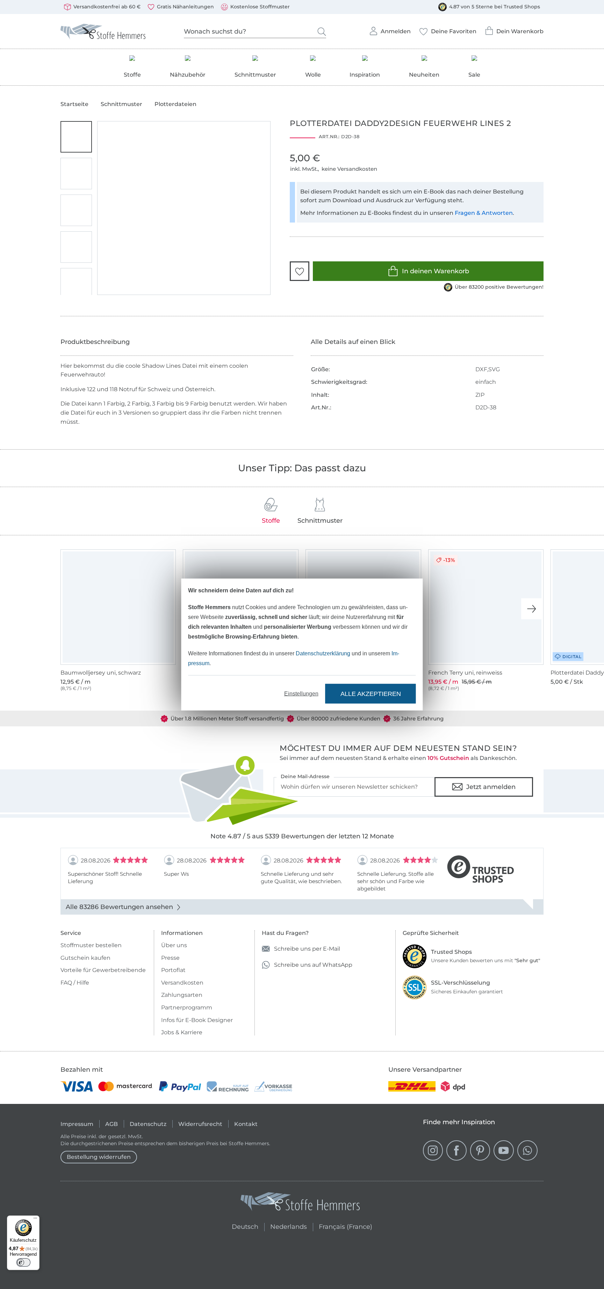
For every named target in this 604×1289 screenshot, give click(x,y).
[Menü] (35, 1220)
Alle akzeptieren (370, 693)
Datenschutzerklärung (323, 653)
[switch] (23, 1262)
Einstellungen (301, 694)
